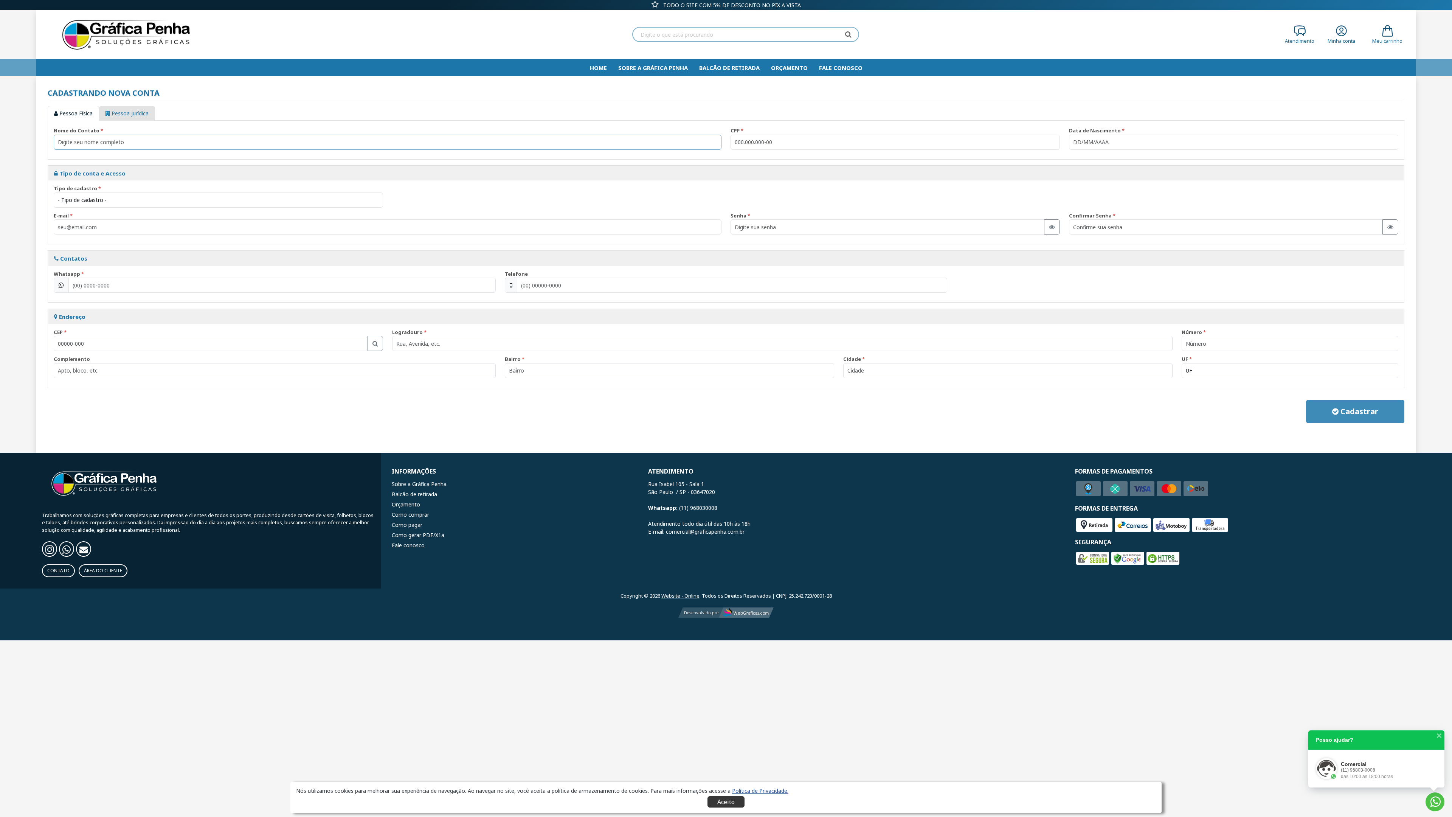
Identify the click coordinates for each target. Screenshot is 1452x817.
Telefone (516, 273)
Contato (58, 570)
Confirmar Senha (1090, 215)
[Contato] (83, 549)
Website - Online (680, 595)
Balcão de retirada (729, 67)
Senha (738, 215)
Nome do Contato (76, 130)
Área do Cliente (103, 570)
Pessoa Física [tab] (75, 113)
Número (1192, 332)
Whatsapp (67, 273)
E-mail (61, 215)
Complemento (72, 359)
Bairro (513, 359)
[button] (760, 790)
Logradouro (407, 332)
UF (1185, 359)
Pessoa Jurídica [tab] (129, 113)
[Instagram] (49, 549)
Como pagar (407, 524)
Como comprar (410, 514)
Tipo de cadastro (75, 188)
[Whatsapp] (66, 549)
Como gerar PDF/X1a (418, 535)
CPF (735, 130)
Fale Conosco (841, 67)
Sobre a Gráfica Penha (653, 67)
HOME (598, 67)
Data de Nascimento (1095, 130)
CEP (58, 332)
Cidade (852, 359)
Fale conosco (408, 545)
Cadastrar (1358, 411)
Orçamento (789, 67)
